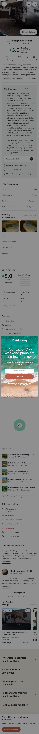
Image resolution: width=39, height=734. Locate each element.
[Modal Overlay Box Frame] (19, 367)
